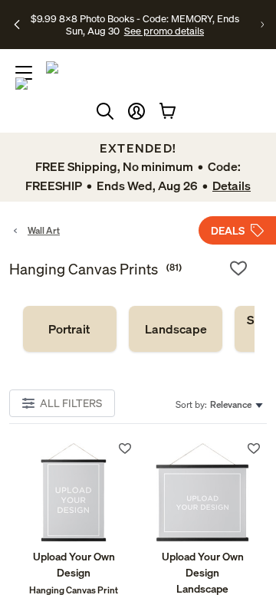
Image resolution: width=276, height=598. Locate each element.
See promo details (164, 31)
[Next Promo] (262, 24)
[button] (136, 111)
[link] (70, 329)
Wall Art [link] (44, 230)
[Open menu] (23, 73)
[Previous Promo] (16, 24)
